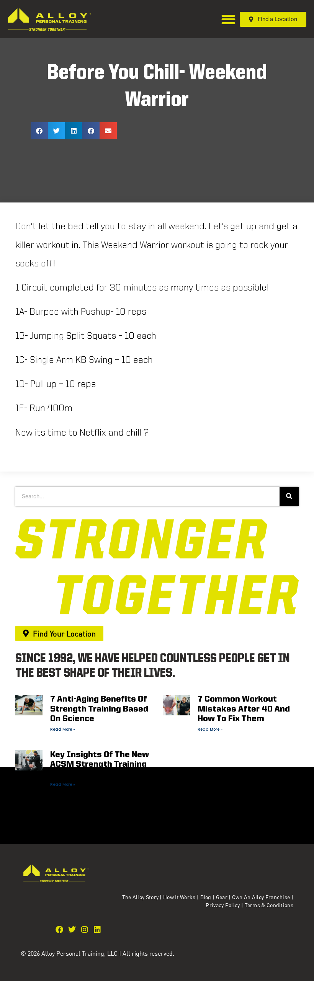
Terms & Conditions (269, 904)
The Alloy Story (140, 896)
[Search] (289, 496)
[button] (229, 19)
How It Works (179, 896)
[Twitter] (72, 929)
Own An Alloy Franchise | (262, 896)
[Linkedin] (97, 929)
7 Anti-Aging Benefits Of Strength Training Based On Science (99, 709)
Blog (205, 896)
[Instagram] (84, 929)
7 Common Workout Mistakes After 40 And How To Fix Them (244, 709)
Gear (221, 896)
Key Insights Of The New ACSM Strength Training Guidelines (99, 764)
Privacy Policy (223, 904)
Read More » (62, 729)
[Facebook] (59, 929)
